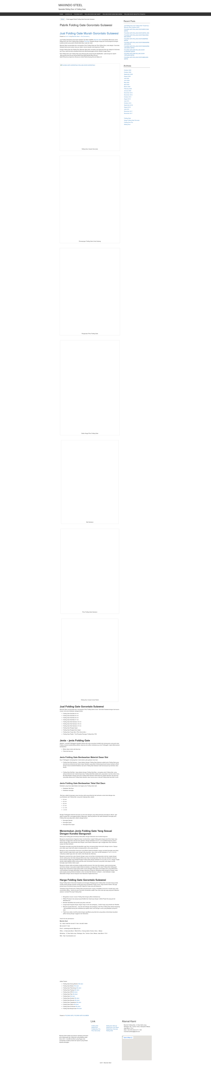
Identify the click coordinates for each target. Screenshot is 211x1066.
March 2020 (127, 86)
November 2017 (128, 113)
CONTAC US (68, 14)
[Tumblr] (74, 1053)
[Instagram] (74, 1048)
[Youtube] (74, 1050)
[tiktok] (74, 1055)
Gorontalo (87, 41)
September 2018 (128, 105)
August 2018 (127, 107)
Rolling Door (127, 124)
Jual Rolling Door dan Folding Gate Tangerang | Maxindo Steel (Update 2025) (136, 26)
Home (62, 19)
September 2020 (128, 74)
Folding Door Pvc (128, 122)
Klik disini (80, 984)
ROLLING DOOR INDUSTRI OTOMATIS (134, 14)
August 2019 (127, 99)
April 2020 (126, 84)
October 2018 (127, 103)
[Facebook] (74, 1046)
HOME (61, 14)
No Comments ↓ (85, 36)
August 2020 (127, 76)
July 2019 (126, 101)
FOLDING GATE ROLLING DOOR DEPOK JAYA (136, 33)
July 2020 (126, 78)
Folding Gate (127, 118)
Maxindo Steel (97, 39)
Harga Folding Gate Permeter (132, 120)
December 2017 (128, 111)
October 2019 (127, 97)
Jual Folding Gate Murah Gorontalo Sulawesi (89, 33)
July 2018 (126, 109)
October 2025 (127, 70)
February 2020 (128, 88)
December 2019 (128, 93)
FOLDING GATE (78, 14)
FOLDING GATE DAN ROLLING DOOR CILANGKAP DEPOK (134, 50)
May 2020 (126, 82)
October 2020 (127, 72)
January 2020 (127, 90)
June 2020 (127, 80)
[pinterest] (74, 1052)
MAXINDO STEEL (71, 5)
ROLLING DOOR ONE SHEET (93, 14)
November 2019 (128, 95)
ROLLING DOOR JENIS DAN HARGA (112, 14)
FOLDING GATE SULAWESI (81, 1015)
